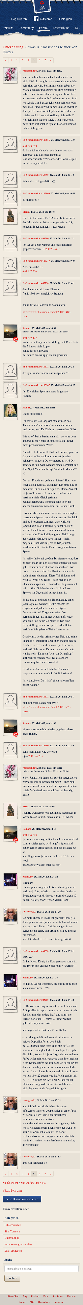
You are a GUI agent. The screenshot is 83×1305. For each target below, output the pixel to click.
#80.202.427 (52, 249)
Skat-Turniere (12, 1231)
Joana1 (26, 407)
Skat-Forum (12, 1190)
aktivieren (46, 18)
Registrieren (19, 18)
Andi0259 (28, 876)
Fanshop (35, 1296)
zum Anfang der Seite (33, 1183)
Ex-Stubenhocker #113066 (36, 139)
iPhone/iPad (13, 1296)
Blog (25, 1296)
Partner (22, 1301)
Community (26, 28)
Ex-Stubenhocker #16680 (36, 745)
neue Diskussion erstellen (22, 1199)
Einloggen (65, 18)
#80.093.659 (30, 146)
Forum (43, 28)
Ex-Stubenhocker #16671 (36, 366)
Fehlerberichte (12, 1225)
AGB (32, 1301)
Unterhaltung (13, 46)
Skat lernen (58, 1296)
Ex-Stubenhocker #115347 (36, 260)
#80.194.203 (35, 756)
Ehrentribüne (61, 28)
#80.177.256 (30, 271)
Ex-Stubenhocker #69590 (36, 175)
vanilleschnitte (30, 70)
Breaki (26, 211)
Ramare (27, 328)
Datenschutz (44, 1301)
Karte (45, 1296)
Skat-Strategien (13, 1250)
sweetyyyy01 (29, 911)
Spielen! (8, 28)
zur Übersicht (10, 1183)
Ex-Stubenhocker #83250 (36, 283)
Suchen (12, 1278)
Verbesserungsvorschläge (18, 1244)
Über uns (71, 1296)
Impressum (59, 1301)
